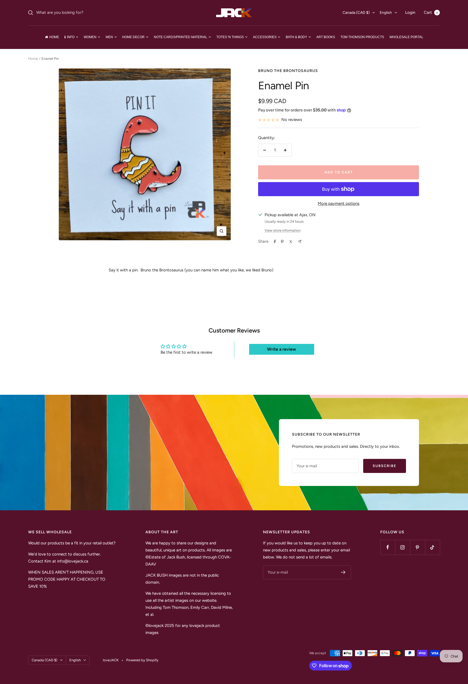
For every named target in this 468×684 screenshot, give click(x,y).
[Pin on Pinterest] (282, 242)
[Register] (343, 572)
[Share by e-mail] (299, 241)
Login (410, 12)
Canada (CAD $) (356, 12)
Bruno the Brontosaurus (288, 70)
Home (33, 59)
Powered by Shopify (142, 660)
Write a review (281, 349)
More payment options (338, 203)
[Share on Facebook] (275, 242)
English (386, 12)
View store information (283, 230)
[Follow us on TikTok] (432, 547)
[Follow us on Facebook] (387, 547)
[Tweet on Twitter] (290, 242)
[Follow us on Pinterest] (417, 547)
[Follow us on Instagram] (402, 547)
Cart (431, 12)
